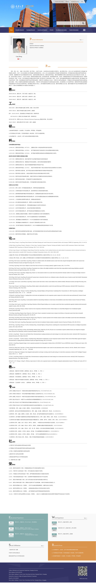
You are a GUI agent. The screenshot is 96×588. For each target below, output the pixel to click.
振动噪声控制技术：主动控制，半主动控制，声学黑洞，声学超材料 (67, 555)
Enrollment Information (61, 30)
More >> (81, 39)
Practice (51, 30)
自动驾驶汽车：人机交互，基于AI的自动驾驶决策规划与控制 (65, 549)
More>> (85, 518)
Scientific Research (19, 30)
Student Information (73, 30)
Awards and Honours (42, 30)
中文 (82, 1)
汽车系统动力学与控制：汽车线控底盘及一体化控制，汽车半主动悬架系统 (68, 552)
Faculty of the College (59, 1)
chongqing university (75, 1)
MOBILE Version (27, 583)
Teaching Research (30, 30)
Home (11, 30)
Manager (67, 1)
